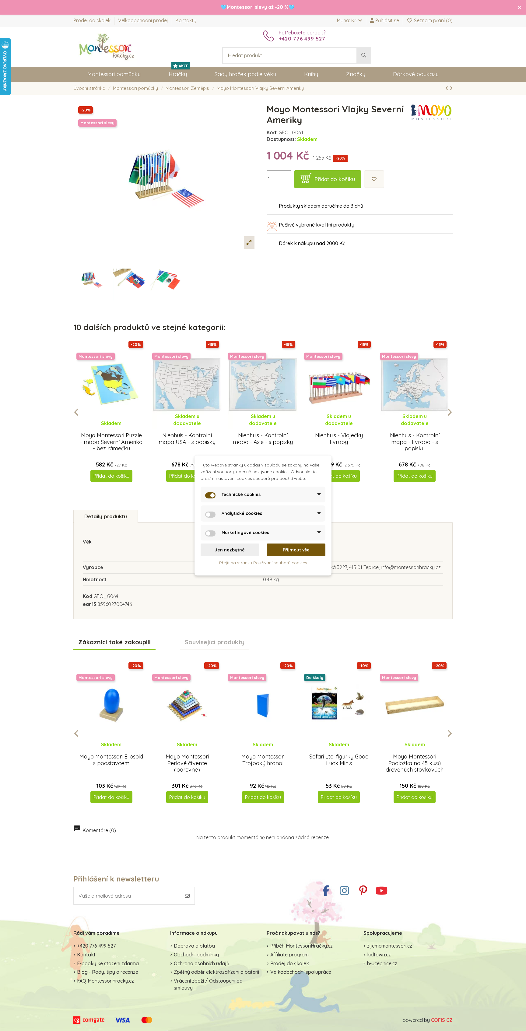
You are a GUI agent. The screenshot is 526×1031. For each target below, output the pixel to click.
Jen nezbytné (230, 550)
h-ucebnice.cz (382, 963)
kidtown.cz (379, 955)
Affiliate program (289, 955)
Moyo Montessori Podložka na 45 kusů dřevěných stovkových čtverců (415, 766)
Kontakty (186, 20)
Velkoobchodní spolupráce (300, 972)
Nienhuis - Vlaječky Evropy (339, 438)
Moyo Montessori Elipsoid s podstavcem (111, 760)
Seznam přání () (433, 20)
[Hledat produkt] (363, 55)
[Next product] (451, 88)
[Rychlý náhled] (116, 429)
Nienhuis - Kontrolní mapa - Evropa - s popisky (415, 442)
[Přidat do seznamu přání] (374, 179)
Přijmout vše (296, 550)
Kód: (272, 132)
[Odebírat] (187, 895)
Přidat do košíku (334, 179)
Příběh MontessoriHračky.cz (301, 946)
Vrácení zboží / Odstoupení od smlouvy (208, 984)
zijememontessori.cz (389, 946)
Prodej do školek (92, 20)
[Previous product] (447, 88)
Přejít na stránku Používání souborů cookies (263, 563)
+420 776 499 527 (96, 946)
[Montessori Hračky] (106, 46)
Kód (87, 596)
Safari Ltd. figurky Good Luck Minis (339, 760)
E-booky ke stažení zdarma (108, 963)
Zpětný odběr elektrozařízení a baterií (216, 972)
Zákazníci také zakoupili (114, 642)
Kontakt (86, 955)
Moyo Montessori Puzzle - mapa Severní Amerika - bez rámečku (111, 442)
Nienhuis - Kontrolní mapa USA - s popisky (187, 438)
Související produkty (214, 642)
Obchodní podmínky (196, 955)
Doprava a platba (194, 946)
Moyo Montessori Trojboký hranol (263, 760)
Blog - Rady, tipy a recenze (107, 972)
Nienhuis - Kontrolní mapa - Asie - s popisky (263, 438)
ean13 (89, 604)
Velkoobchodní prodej (143, 20)
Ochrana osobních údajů (201, 963)
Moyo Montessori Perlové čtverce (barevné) (187, 763)
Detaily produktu (105, 516)
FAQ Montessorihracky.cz (105, 981)
